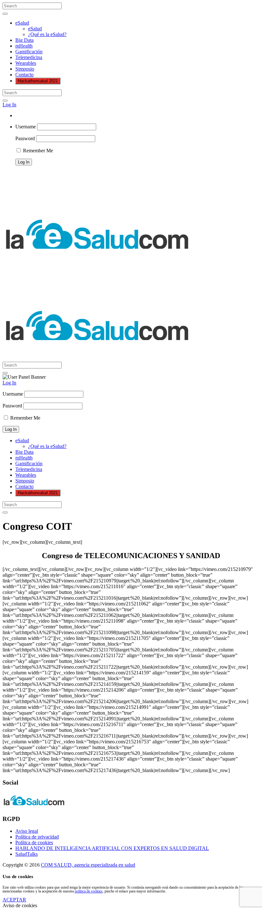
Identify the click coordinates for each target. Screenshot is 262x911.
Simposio (24, 69)
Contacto (24, 74)
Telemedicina (28, 57)
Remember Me (37, 150)
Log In (9, 104)
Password (25, 138)
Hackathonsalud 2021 (38, 81)
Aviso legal (26, 831)
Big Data (24, 40)
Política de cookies (34, 842)
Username (25, 126)
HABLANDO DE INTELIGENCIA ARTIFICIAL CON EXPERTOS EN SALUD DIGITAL (112, 848)
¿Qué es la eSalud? (47, 34)
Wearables (25, 63)
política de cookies (89, 891)
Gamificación (28, 51)
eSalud (22, 23)
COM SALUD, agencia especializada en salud (88, 865)
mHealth (24, 46)
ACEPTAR (14, 899)
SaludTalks (26, 854)
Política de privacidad (37, 836)
